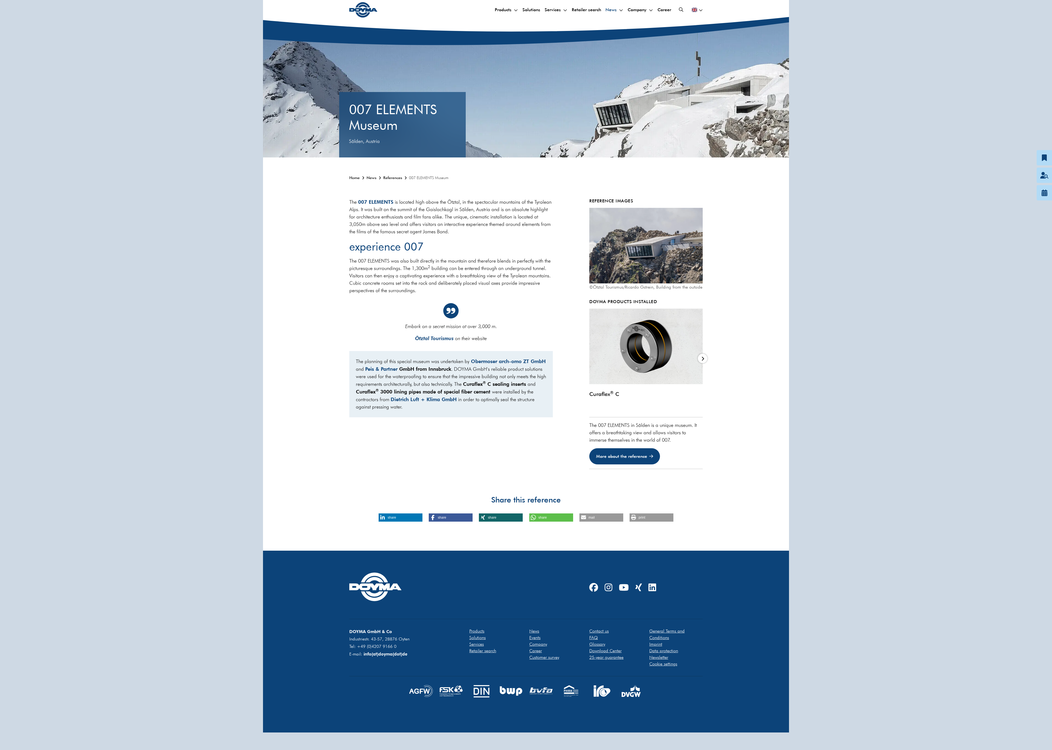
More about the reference (621, 456)
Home (354, 178)
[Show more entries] (702, 358)
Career (664, 9)
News (611, 9)
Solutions (531, 9)
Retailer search (586, 9)
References (392, 178)
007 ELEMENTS (375, 202)
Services (553, 9)
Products (503, 9)
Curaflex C (604, 394)
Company (637, 9)
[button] (400, 517)
